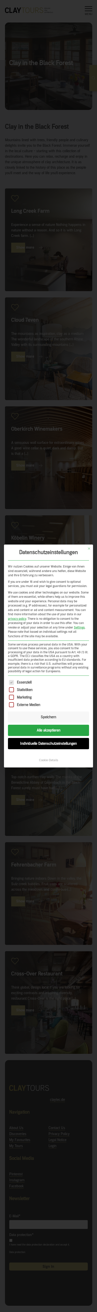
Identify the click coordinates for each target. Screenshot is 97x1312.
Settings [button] (79, 627)
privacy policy (17, 619)
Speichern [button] (48, 717)
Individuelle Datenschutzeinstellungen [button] (48, 743)
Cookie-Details (48, 760)
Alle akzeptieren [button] (48, 730)
